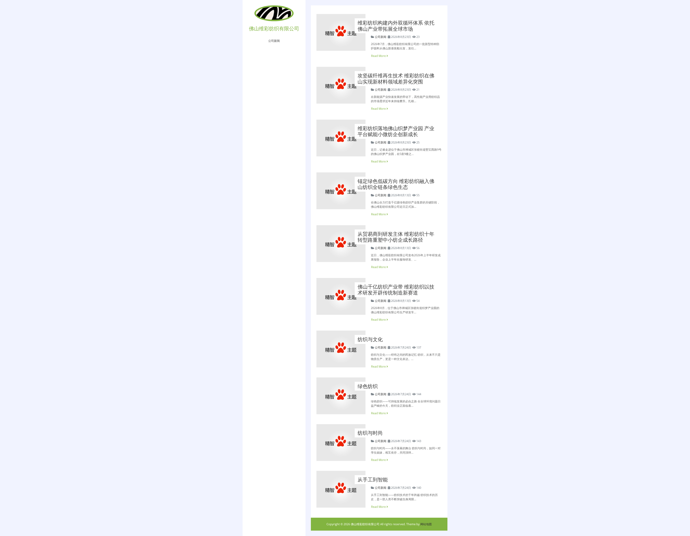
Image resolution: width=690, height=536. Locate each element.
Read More (379, 56)
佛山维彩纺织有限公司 (365, 524)
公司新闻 (274, 41)
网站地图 (426, 524)
